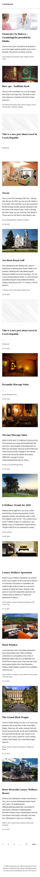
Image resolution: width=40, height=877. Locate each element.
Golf (14, 290)
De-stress (5, 464)
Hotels (24, 105)
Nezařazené (5, 148)
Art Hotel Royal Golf (13, 260)
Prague (27, 57)
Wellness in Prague (17, 107)
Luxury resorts (33, 674)
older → (35, 844)
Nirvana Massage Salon (14, 435)
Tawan (5, 193)
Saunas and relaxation (24, 602)
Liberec (15, 602)
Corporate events (7, 290)
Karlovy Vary (26, 290)
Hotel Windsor (10, 645)
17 (26, 844)
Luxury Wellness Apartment (17, 572)
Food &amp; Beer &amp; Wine (11, 105)
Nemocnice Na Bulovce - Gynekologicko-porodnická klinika (16, 37)
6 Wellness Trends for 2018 (16, 505)
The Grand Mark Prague (15, 717)
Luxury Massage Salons (9, 220)
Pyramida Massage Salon (15, 384)
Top (8, 604)
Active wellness (7, 532)
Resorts (9, 747)
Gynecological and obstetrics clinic (13, 57)
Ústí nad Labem (7, 677)
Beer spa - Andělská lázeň (15, 86)
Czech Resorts (7, 4)
